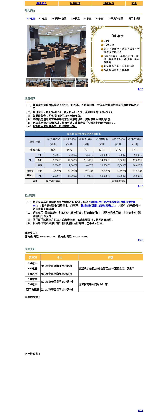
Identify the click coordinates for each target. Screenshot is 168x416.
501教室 (75, 18)
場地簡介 (41, 3)
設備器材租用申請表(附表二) (97, 205)
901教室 (31, 18)
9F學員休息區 (59, 18)
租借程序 (108, 3)
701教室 (87, 18)
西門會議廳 (134, 18)
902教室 (43, 18)
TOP (140, 89)
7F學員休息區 (115, 18)
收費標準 (75, 3)
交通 (134, 3)
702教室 (99, 18)
